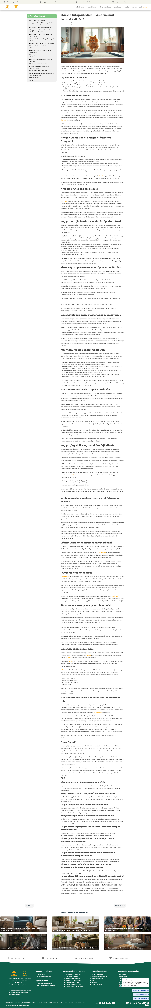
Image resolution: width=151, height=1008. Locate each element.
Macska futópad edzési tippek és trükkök (40, 47)
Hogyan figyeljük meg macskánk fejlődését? (40, 51)
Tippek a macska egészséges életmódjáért (39, 67)
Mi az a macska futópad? (37, 20)
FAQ (31, 80)
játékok (63, 120)
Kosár (140, 7)
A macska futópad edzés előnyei (40, 27)
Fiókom (134, 7)
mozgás (64, 201)
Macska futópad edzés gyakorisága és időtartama (42, 40)
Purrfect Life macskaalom (38, 64)
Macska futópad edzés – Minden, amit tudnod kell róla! (41, 74)
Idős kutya (117, 7)
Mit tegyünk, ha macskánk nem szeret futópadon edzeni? (41, 56)
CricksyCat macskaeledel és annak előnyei (40, 60)
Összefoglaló (34, 78)
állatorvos (74, 475)
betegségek (98, 712)
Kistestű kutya (91, 7)
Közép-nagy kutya (105, 7)
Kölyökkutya (80, 7)
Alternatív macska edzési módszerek (41, 43)
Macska (126, 7)
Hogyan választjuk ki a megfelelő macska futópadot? (40, 24)
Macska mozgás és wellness (38, 71)
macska (76, 23)
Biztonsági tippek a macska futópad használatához (41, 35)
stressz (70, 657)
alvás (70, 661)
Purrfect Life (66, 576)
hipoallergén (102, 553)
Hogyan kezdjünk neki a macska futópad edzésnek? (40, 31)
